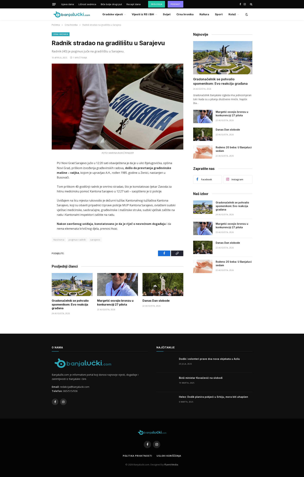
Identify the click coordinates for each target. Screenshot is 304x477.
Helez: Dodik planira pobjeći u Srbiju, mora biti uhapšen (213, 396)
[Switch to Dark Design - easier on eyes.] (246, 14)
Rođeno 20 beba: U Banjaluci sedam (234, 149)
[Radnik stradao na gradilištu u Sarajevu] (117, 107)
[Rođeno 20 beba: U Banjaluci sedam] (203, 152)
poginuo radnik (77, 239)
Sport (219, 14)
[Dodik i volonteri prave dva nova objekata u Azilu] (166, 363)
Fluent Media (171, 464)
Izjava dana (67, 4)
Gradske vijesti (112, 14)
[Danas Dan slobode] (162, 284)
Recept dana (133, 4)
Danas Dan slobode (156, 300)
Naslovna (58, 239)
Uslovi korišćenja (169, 455)
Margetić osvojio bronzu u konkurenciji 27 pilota (115, 302)
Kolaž (232, 14)
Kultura (204, 14)
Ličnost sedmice (87, 4)
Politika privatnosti (137, 455)
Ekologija (156, 4)
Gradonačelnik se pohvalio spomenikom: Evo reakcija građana (70, 304)
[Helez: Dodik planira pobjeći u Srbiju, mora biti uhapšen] (166, 401)
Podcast (175, 4)
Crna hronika (185, 14)
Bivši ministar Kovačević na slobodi (201, 377)
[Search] (250, 4)
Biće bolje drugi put (111, 4)
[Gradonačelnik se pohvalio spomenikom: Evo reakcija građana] (72, 284)
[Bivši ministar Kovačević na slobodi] (166, 382)
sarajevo (95, 239)
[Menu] (54, 4)
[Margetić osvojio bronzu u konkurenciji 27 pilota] (117, 284)
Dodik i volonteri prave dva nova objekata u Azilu (209, 358)
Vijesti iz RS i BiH (143, 14)
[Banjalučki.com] (71, 14)
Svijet (166, 14)
